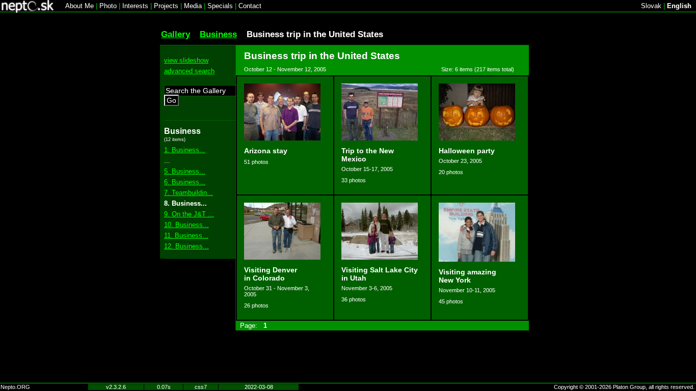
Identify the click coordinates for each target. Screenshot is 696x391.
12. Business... (186, 246)
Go (171, 100)
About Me (79, 6)
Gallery (175, 34)
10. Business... (186, 225)
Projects (166, 6)
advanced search (189, 71)
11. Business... (186, 235)
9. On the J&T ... (189, 214)
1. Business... (184, 150)
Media (193, 6)
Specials (220, 6)
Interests (135, 6)
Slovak (651, 6)
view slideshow (186, 60)
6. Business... (184, 182)
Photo (108, 6)
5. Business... (184, 171)
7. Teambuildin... (188, 193)
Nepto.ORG (15, 387)
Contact (249, 6)
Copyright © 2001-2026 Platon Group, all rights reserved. (624, 387)
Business (218, 34)
